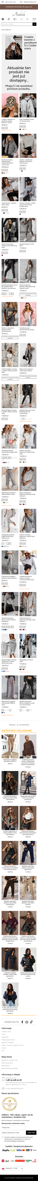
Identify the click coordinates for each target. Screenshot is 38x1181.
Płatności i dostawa (8, 1042)
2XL (13, 457)
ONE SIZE (4, 128)
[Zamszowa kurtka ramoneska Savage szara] (10, 437)
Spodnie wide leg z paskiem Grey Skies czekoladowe (10, 902)
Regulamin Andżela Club (10, 1060)
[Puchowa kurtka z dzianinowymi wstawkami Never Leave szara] (10, 146)
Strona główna (6, 29)
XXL (31, 710)
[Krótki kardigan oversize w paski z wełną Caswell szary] (10, 355)
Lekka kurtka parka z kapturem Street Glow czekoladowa (10, 797)
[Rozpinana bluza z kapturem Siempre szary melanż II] (28, 604)
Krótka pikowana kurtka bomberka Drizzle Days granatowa (10, 1009)
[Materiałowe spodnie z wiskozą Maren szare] (10, 479)
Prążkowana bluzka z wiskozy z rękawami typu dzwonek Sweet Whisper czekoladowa (28, 938)
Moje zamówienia (7, 1063)
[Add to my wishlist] (15, 114)
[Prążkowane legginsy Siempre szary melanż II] (10, 562)
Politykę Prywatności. (18, 1141)
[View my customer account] (21, 19)
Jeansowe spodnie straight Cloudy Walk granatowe (10, 974)
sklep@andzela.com (30, 2)
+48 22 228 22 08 (10, 2)
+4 (7, 213)
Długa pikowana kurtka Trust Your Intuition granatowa (28, 797)
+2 (25, 298)
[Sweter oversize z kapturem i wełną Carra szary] (28, 437)
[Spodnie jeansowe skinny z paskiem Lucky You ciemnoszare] (28, 687)
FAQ (3, 1050)
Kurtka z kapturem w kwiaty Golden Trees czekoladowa (10, 832)
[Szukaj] (34, 24)
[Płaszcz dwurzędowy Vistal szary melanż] (28, 355)
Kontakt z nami (6, 1031)
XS (2, 293)
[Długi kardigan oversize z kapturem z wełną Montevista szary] (10, 646)
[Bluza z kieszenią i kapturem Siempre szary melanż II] (28, 479)
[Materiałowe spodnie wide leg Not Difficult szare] (10, 687)
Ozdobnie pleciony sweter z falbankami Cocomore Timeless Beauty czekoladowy (28, 762)
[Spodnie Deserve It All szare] (28, 230)
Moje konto (7, 1057)
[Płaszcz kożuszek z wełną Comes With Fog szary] (10, 230)
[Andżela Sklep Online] (19, 13)
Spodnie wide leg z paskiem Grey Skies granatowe (28, 867)
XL (12, 293)
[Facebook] (22, 1022)
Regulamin (5, 1037)
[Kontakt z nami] (22, 2)
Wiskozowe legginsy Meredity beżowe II (10, 760)
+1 (7, 173)
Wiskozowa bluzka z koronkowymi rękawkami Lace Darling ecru (28, 832)
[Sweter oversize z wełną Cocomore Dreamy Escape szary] (28, 189)
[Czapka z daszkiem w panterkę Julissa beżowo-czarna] (10, 105)
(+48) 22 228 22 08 (14, 1080)
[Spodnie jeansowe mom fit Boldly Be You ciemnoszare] (28, 396)
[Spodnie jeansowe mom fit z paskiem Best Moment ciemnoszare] (10, 271)
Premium (4, 156)
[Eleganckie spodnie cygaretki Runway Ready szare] (10, 521)
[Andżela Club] (16, 19)
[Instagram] (27, 1022)
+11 (8, 462)
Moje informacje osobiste (10, 1068)
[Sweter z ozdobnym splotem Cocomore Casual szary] (28, 146)
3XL (16, 457)
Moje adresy (5, 1065)
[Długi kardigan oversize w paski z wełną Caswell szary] (10, 396)
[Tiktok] (31, 1021)
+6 (25, 462)
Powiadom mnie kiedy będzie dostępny (28, 294)
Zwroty (4, 1048)
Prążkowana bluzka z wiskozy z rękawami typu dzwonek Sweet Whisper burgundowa (10, 938)
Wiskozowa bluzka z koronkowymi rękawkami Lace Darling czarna (10, 867)
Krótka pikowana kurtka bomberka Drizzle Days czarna (28, 974)
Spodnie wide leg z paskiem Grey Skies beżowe (28, 902)
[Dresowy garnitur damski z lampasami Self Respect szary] (28, 271)
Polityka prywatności (8, 1040)
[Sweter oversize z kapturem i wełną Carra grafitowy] (28, 521)
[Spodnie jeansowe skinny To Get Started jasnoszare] (10, 604)
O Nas (3, 1034)
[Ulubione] (27, 19)
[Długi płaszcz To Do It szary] (28, 646)
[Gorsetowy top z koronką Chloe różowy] (28, 314)
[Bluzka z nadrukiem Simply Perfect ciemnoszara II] (10, 314)
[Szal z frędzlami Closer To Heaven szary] (28, 105)
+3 (25, 504)
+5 (25, 129)
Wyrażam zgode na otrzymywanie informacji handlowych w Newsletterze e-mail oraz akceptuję (18, 1139)
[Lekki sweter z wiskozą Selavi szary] (10, 189)
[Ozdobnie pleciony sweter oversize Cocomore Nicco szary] (28, 562)
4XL (3, 460)
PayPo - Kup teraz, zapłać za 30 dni (12, 1045)
